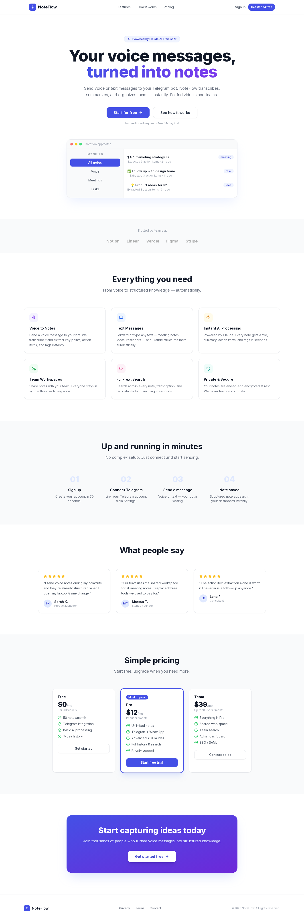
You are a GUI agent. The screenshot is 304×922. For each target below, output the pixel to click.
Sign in (240, 7)
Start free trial (152, 762)
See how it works (175, 112)
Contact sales (220, 755)
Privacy (124, 908)
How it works (147, 7)
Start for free (125, 112)
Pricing (169, 7)
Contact (155, 908)
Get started (84, 748)
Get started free (261, 7)
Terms (139, 908)
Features (124, 7)
